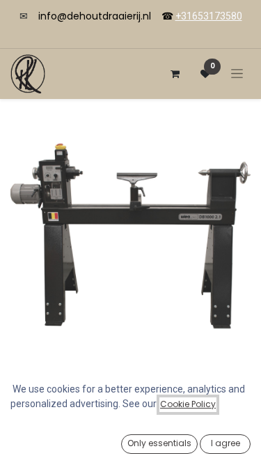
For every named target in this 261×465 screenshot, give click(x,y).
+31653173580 (208, 16)
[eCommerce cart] (174, 73)
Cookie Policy (188, 404)
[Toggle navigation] (237, 73)
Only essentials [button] (159, 443)
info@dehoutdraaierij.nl (94, 16)
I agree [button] (225, 443)
